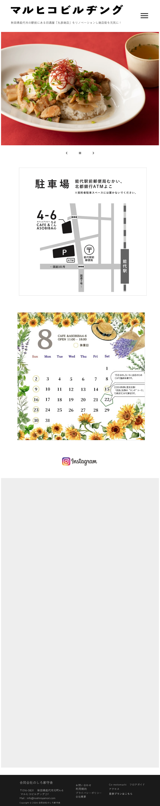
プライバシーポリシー (89, 792)
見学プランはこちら (120, 793)
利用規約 (81, 789)
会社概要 (81, 796)
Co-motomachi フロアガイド (128, 784)
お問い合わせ (83, 785)
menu (144, 16)
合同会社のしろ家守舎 (36, 782)
